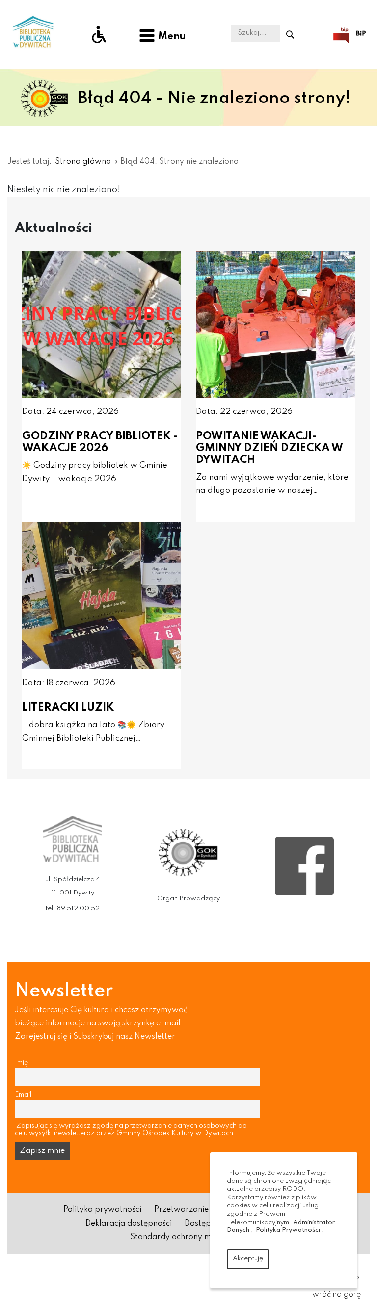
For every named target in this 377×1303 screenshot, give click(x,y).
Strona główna (83, 162)
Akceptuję (248, 1258)
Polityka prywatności (102, 1210)
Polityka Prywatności (288, 1230)
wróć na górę (336, 1295)
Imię (21, 1062)
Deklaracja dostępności (128, 1223)
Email (23, 1094)
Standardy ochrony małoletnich (188, 1237)
